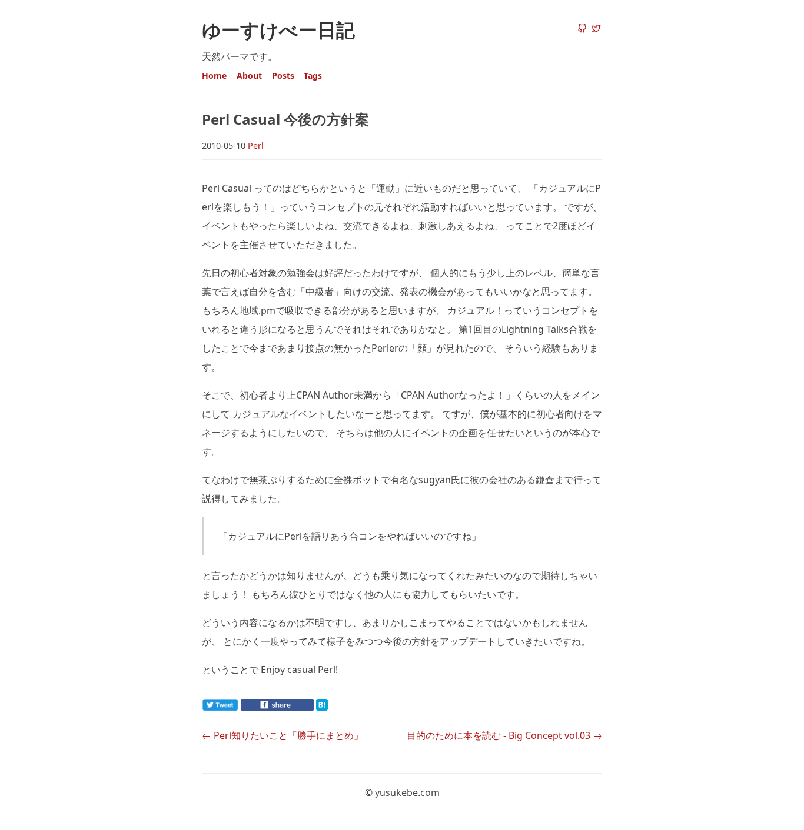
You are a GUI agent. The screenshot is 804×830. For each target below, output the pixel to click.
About (249, 75)
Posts (283, 75)
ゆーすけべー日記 (278, 29)
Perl (256, 145)
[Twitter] (596, 29)
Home (214, 75)
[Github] (582, 29)
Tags (313, 75)
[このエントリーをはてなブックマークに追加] (341, 707)
